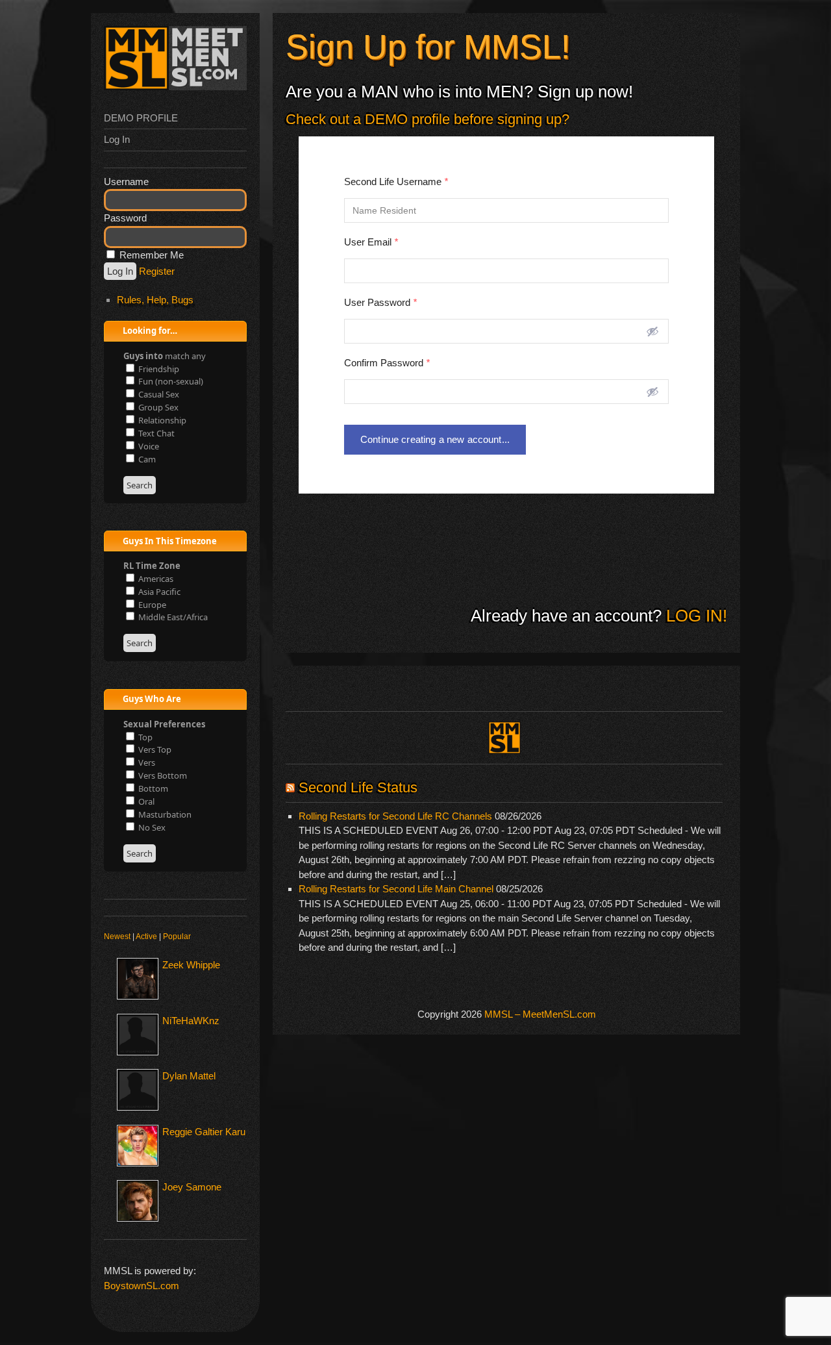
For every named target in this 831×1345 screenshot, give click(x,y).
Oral (145, 801)
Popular (177, 936)
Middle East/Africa (172, 617)
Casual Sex (157, 394)
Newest (117, 936)
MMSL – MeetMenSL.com (540, 1014)
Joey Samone (191, 1186)
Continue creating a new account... (435, 439)
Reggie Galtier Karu (203, 1131)
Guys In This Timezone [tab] (169, 541)
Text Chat (155, 433)
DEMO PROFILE (141, 117)
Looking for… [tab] (149, 330)
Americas (154, 579)
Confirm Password (387, 362)
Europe (151, 604)
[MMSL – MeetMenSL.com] (175, 86)
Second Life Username (396, 181)
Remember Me (150, 254)
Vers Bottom (161, 775)
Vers (145, 762)
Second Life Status (358, 787)
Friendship (157, 369)
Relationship (161, 420)
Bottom (152, 788)
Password (125, 217)
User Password (380, 302)
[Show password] (652, 331)
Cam (146, 459)
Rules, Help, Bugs (155, 299)
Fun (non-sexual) (169, 381)
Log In (117, 139)
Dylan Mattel (189, 1075)
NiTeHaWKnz (190, 1020)
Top (144, 737)
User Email (371, 241)
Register (157, 271)
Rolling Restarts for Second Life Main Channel (396, 888)
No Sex (151, 827)
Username (126, 181)
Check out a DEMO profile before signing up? (427, 119)
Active (146, 936)
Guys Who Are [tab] (151, 699)
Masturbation (164, 814)
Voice (147, 446)
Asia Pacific (158, 591)
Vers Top (153, 749)
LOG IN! (694, 615)
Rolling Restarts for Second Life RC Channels (395, 816)
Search (140, 485)
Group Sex (157, 407)
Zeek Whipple (191, 964)
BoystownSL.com (141, 1285)
